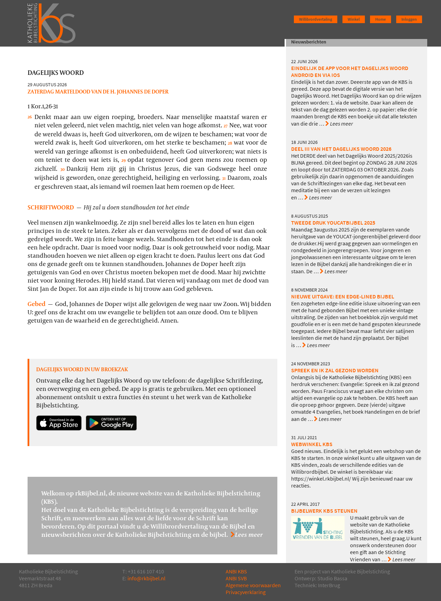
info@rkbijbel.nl (146, 578)
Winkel (354, 19)
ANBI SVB (236, 578)
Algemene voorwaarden (253, 585)
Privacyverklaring (246, 592)
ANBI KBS (236, 571)
